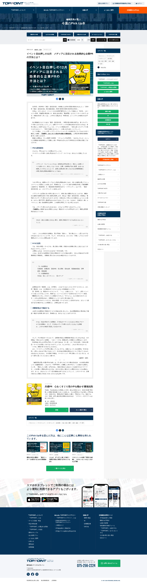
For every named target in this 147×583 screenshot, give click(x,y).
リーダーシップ (50, 423)
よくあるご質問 (33, 538)
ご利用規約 (53, 580)
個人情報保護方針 (45, 580)
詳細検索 (72, 40)
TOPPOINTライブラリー (14, 28)
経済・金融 (75, 423)
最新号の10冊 (34, 34)
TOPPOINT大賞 (113, 34)
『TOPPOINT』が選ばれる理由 (38, 526)
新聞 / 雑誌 (87, 518)
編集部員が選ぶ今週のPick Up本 (28, 28)
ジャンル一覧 (101, 40)
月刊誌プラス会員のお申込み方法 (65, 531)
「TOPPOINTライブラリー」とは (107, 170)
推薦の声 (85, 10)
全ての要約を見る (114, 40)
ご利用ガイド (101, 174)
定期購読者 (87, 523)
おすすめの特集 (50, 34)
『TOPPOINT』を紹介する (105, 235)
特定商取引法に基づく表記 (33, 580)
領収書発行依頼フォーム (104, 229)
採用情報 (31, 547)
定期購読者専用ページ (106, 515)
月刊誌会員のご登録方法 (62, 528)
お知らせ (31, 541)
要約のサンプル (33, 532)
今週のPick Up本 (81, 34)
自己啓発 (58, 423)
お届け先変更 (101, 224)
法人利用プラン (104, 3)
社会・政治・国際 (66, 423)
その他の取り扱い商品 (103, 244)
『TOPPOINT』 (18, 10)
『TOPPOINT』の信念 (35, 529)
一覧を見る (103, 67)
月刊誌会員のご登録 (106, 518)
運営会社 (31, 544)
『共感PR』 (36, 209)
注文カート (101, 249)
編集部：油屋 (38, 49)
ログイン (139, 3)
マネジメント (32, 423)
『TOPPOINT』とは (35, 518)
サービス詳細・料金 (35, 520)
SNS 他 (86, 526)
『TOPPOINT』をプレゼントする (107, 240)
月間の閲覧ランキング (103, 207)
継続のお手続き (102, 219)
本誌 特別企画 (33, 523)
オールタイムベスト (97, 34)
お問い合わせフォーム (110, 563)
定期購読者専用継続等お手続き (122, 3)
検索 (65, 40)
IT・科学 (82, 423)
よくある (108, 10)
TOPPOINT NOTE (66, 34)
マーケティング (47, 49)
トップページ (5, 28)
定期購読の (133, 10)
